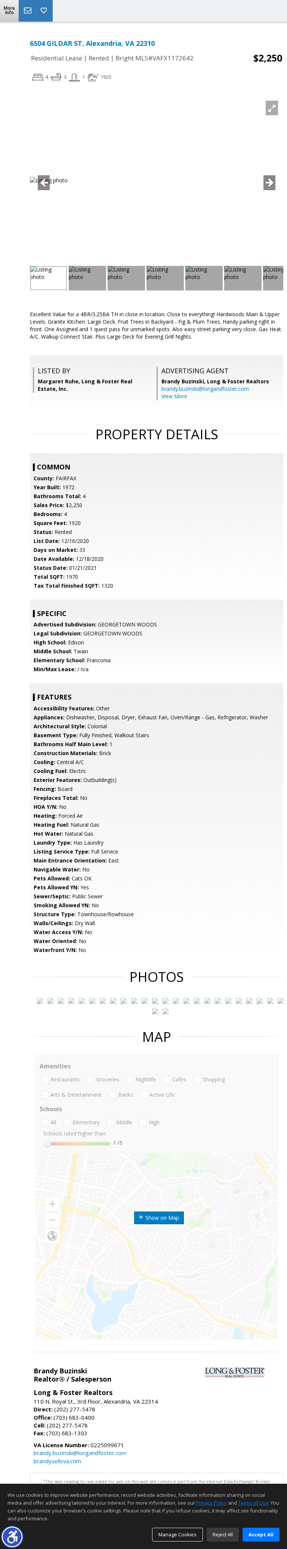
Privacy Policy (211, 1502)
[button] (12, 1537)
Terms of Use (253, 1502)
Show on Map (161, 1217)
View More (174, 396)
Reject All (223, 1534)
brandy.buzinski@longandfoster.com (205, 388)
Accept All (261, 1534)
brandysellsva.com (57, 1461)
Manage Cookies (177, 1534)
